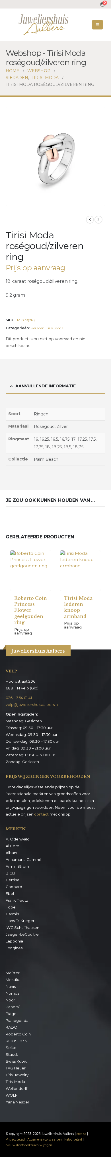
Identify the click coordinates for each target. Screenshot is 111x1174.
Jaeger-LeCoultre (22, 934)
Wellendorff (16, 1088)
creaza (81, 1133)
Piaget (12, 1013)
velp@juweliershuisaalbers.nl (32, 704)
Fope (11, 907)
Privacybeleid (15, 1139)
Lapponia (14, 941)
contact (41, 814)
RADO (11, 1027)
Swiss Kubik (16, 1061)
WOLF (11, 1095)
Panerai (13, 1007)
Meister (13, 973)
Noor (10, 1000)
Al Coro (12, 846)
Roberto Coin (18, 1034)
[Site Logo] (41, 24)
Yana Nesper (17, 1102)
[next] (98, 220)
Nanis (11, 986)
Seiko (11, 1047)
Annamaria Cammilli (24, 859)
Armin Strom (17, 866)
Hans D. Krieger (20, 920)
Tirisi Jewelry (17, 1075)
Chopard (14, 886)
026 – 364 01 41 (19, 697)
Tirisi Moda (54, 328)
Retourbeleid (73, 1139)
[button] (97, 24)
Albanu (12, 852)
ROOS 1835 (16, 1041)
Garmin (12, 914)
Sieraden (37, 328)
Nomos (12, 993)
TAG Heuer (16, 1068)
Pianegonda (17, 1020)
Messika (13, 979)
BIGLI (10, 873)
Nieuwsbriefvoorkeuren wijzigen (29, 1145)
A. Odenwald (18, 839)
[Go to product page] (30, 570)
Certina (12, 880)
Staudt (12, 1054)
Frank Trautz (17, 900)
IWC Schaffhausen (22, 927)
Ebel (10, 893)
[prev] (90, 220)
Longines (14, 948)
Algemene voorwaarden (44, 1139)
